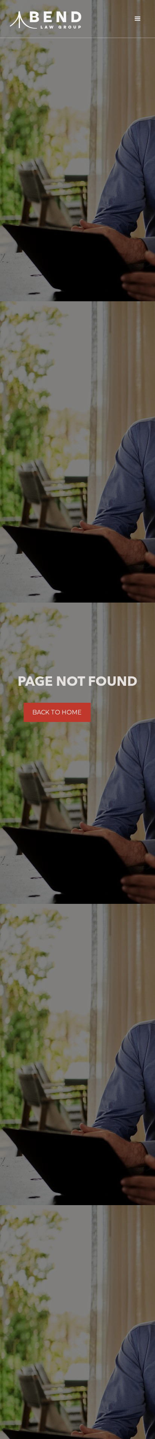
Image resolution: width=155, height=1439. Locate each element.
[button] (137, 19)
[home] (43, 18)
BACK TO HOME (57, 712)
